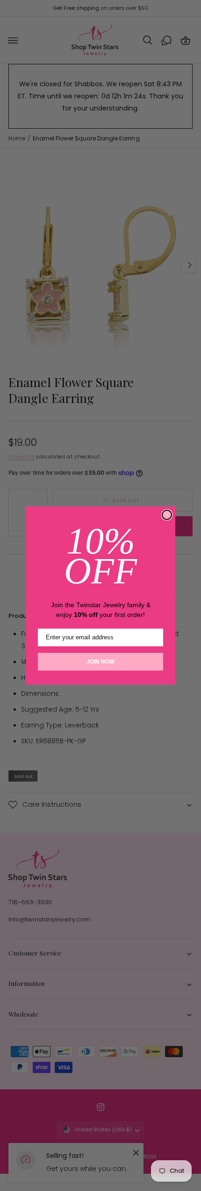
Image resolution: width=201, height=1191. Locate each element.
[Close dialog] (167, 514)
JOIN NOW (100, 661)
